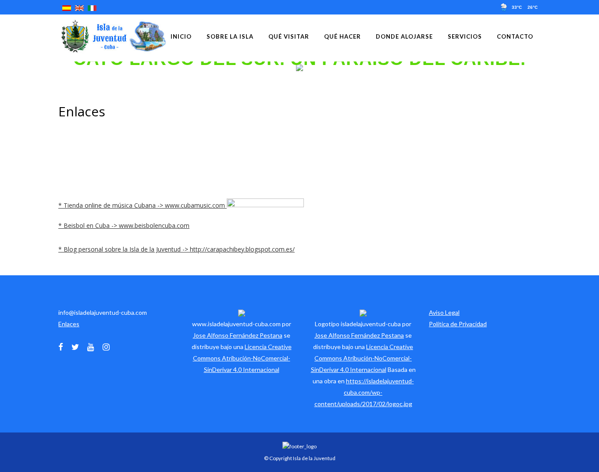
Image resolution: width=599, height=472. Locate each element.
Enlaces (68, 324)
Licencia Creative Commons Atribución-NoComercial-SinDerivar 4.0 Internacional (242, 358)
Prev (5, 67)
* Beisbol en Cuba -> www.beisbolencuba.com (123, 225)
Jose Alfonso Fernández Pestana (237, 335)
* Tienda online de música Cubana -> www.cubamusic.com (142, 205)
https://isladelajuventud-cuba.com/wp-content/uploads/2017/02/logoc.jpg (364, 392)
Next (593, 67)
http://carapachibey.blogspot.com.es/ (242, 249)
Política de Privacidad (458, 324)
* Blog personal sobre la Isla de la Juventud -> (124, 249)
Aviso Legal (444, 312)
